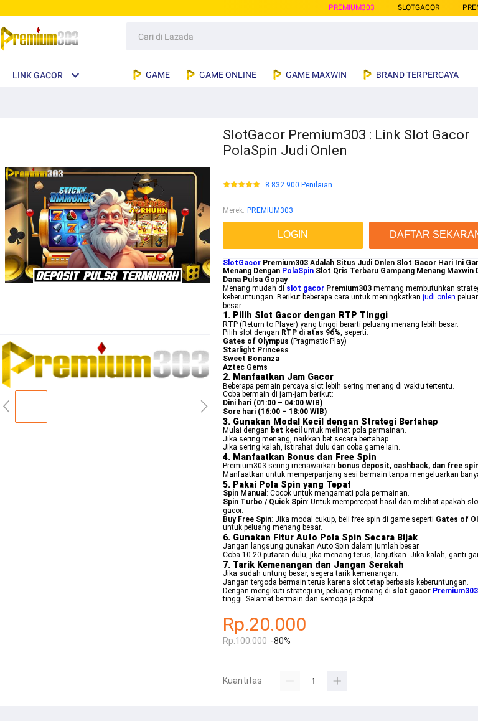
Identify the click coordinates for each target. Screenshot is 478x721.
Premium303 (455, 591)
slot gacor (305, 288)
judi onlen (439, 297)
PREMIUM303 (352, 7)
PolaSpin (298, 270)
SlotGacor (242, 262)
